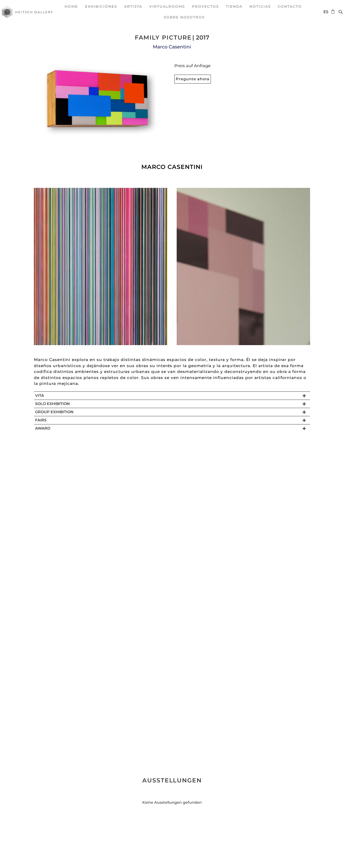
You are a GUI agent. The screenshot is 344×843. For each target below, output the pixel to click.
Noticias (260, 6)
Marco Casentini (172, 47)
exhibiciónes (101, 6)
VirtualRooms (167, 6)
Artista (133, 6)
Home (71, 6)
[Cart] (331, 11)
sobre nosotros (184, 17)
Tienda (234, 6)
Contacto (290, 6)
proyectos (205, 6)
